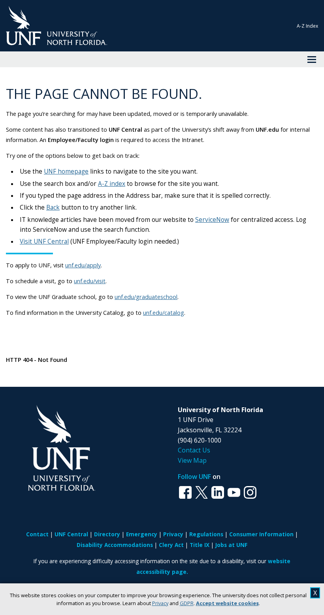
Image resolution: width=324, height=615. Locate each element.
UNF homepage (66, 171)
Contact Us (194, 450)
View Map (192, 460)
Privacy (160, 603)
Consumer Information (261, 534)
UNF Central (71, 534)
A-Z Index (307, 26)
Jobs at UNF (231, 545)
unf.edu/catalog (163, 312)
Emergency (141, 534)
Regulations (206, 534)
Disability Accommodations (115, 545)
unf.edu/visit (89, 281)
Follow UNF (194, 476)
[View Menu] (311, 59)
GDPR (187, 603)
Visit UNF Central (44, 241)
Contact (37, 534)
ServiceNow (212, 220)
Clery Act (171, 545)
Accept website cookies (227, 603)
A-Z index (111, 184)
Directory (107, 534)
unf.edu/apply (83, 265)
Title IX (199, 545)
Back (53, 207)
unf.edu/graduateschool (146, 297)
